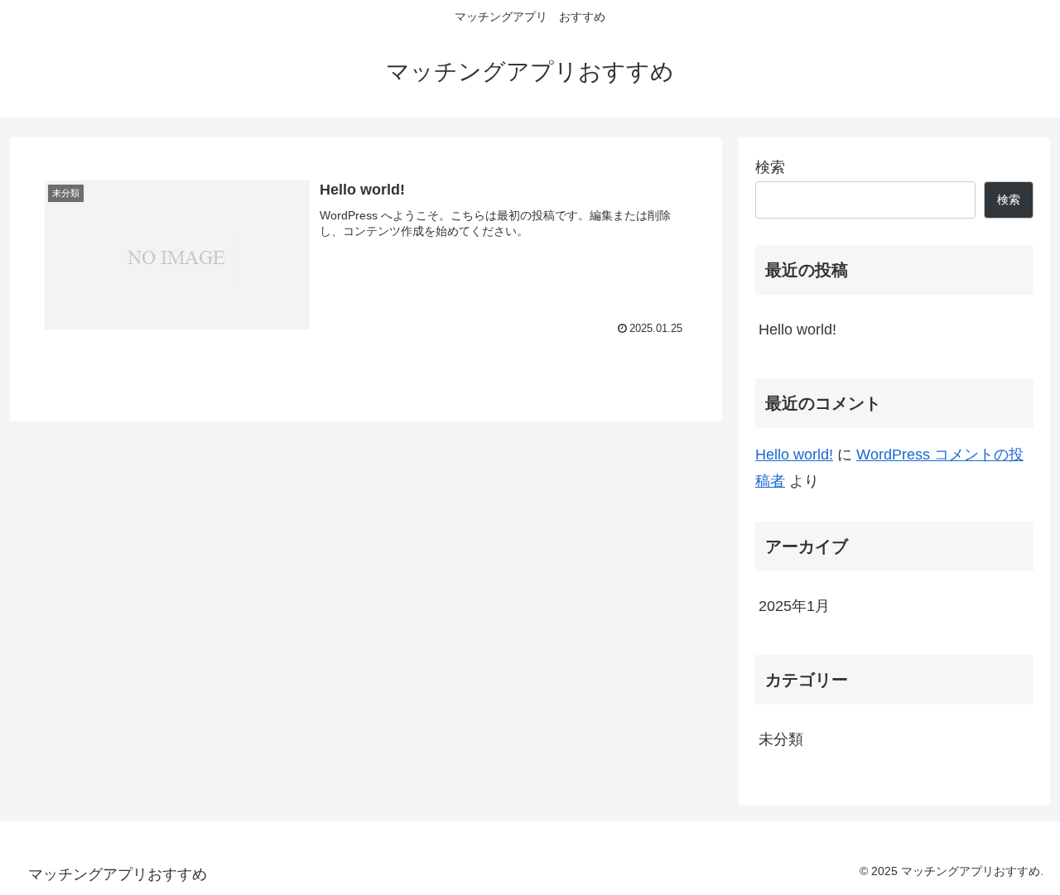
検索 (770, 167)
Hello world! (797, 329)
